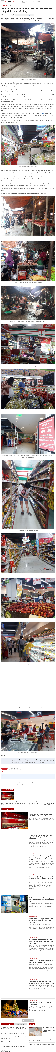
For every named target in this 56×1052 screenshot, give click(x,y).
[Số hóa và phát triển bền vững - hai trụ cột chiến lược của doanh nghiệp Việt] (14, 934)
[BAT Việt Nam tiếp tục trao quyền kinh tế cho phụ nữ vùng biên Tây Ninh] (14, 892)
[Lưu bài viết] (13, 15)
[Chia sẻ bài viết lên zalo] (5, 15)
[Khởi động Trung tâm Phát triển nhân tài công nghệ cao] (21, 825)
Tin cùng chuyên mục (8, 838)
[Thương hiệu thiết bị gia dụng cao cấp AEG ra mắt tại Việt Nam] (7, 825)
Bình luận (4, 798)
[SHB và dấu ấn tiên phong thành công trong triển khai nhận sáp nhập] (14, 1017)
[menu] (2, 1)
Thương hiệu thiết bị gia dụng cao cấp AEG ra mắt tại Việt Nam (7, 833)
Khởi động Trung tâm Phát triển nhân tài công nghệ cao (21, 833)
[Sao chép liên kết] (11, 15)
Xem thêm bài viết (28, 1050)
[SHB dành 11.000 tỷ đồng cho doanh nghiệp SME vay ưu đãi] (14, 996)
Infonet (43, 113)
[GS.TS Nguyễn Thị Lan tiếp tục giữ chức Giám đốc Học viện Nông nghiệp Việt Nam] (48, 825)
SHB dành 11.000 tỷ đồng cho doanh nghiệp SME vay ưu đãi (41, 991)
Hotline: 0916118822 (36, 1)
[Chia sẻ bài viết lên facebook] (2, 15)
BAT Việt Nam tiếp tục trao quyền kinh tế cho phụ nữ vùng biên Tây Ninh (40, 887)
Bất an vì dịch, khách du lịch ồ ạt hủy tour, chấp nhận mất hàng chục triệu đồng (33, 788)
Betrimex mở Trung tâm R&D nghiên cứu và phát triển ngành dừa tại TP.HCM (41, 950)
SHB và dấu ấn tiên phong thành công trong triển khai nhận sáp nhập (41, 1012)
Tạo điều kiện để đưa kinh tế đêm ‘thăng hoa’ (40, 1032)
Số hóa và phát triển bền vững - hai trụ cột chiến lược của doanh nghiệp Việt (41, 929)
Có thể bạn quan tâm (8, 819)
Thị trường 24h (13, 5)
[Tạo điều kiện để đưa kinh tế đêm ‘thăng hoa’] (14, 1038)
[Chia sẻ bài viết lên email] (8, 15)
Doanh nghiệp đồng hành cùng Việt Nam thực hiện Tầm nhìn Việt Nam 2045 (41, 908)
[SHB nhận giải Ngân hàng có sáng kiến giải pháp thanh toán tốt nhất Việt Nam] (14, 975)
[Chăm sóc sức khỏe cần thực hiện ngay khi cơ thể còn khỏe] (35, 825)
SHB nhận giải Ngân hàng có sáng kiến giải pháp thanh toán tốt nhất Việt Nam (41, 970)
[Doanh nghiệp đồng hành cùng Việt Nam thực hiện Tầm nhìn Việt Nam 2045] (14, 913)
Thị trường (5, 5)
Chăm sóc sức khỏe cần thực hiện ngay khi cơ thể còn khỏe (34, 833)
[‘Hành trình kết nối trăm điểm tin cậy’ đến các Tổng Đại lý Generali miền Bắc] (14, 871)
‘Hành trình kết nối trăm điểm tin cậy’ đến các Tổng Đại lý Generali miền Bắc (40, 866)
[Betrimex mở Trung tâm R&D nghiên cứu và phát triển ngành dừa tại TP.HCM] (14, 954)
